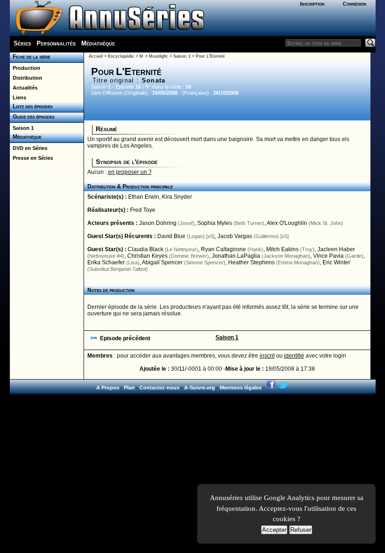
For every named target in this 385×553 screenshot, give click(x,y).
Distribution (26, 78)
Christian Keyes (147, 256)
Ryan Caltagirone (223, 249)
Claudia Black (145, 249)
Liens (18, 97)
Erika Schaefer (106, 262)
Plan (129, 387)
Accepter (274, 529)
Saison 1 (22, 128)
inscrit (267, 355)
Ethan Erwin (143, 197)
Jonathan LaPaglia (236, 256)
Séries (22, 43)
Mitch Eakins (282, 249)
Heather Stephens (251, 262)
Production (25, 68)
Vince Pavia (328, 256)
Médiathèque (98, 43)
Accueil (96, 56)
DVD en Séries (28, 148)
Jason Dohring (158, 223)
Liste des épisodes (31, 106)
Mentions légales (241, 387)
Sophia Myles (214, 223)
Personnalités (56, 43)
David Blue (171, 236)
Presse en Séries (31, 158)
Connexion (354, 4)
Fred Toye (142, 210)
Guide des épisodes (32, 116)
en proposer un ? (130, 172)
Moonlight (158, 56)
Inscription (312, 4)
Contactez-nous (159, 387)
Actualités (24, 87)
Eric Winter (336, 262)
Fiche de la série (30, 56)
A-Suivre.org (199, 387)
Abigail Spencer (162, 262)
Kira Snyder (177, 197)
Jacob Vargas (234, 236)
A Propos (107, 387)
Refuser (300, 529)
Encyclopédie (121, 56)
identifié (294, 355)
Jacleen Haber (336, 249)
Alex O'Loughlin (287, 223)
